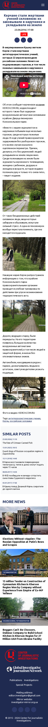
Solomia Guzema (9, 621)
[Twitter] (23, 40)
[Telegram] (29, 40)
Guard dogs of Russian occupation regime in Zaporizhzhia (23, 452)
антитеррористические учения (24, 418)
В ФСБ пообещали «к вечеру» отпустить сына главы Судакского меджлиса (22, 476)
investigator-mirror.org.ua (24, 702)
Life (24, 34)
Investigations (31, 680)
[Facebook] (17, 40)
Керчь (6, 421)
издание (40, 104)
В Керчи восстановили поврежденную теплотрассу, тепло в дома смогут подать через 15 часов (23, 464)
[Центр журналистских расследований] (15, 5)
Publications (16, 680)
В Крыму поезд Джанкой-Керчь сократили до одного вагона (23, 487)
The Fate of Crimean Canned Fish (17, 443)
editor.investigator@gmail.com (24, 695)
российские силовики (21, 421)
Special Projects (24, 685)
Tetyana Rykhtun (9, 572)
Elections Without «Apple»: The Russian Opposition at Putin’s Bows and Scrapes (23, 541)
